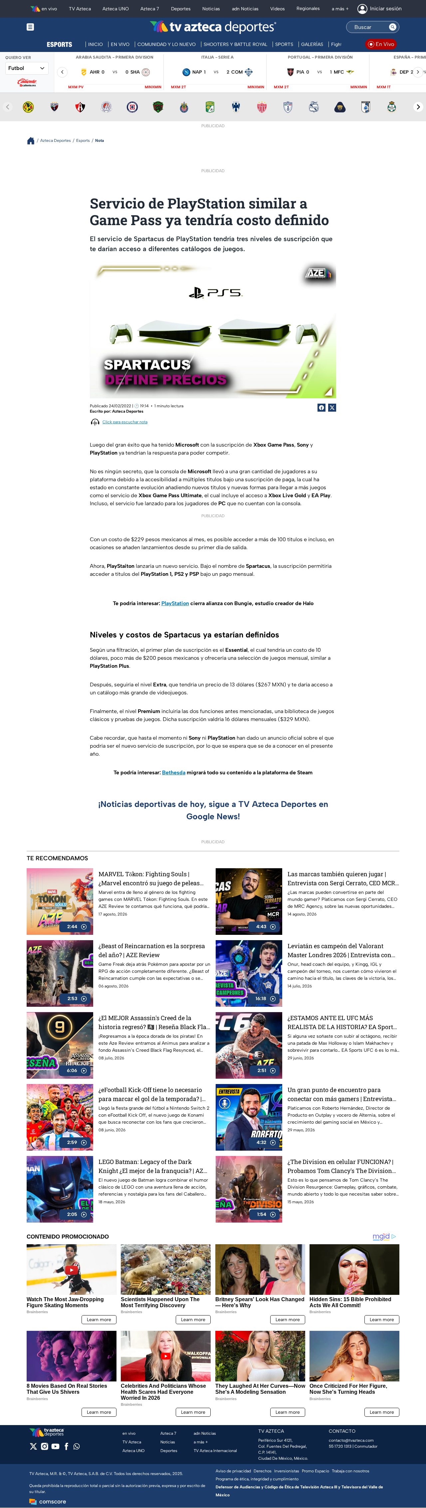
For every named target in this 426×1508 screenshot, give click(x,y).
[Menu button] (53, 27)
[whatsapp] (76, 1448)
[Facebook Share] (321, 408)
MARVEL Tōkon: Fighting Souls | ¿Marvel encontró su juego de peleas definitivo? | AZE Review (149, 879)
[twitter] (33, 1448)
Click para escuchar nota (125, 422)
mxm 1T (384, 87)
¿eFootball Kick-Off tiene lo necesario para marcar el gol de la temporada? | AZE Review (150, 1094)
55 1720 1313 (340, 1446)
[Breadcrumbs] (33, 141)
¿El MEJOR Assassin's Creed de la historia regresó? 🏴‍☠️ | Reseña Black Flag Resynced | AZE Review (154, 1022)
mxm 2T (178, 87)
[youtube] (55, 1448)
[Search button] (392, 27)
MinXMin (153, 87)
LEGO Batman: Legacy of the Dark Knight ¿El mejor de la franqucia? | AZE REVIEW (153, 1166)
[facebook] (66, 1448)
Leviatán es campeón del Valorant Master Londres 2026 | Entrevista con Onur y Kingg (339, 950)
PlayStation (175, 603)
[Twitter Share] (332, 408)
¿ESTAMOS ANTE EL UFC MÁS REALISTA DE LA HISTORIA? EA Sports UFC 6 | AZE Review (342, 1022)
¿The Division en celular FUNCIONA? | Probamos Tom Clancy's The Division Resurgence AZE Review (340, 1166)
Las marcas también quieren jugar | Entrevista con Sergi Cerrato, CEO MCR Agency (341, 879)
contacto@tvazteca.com (351, 1440)
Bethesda (173, 772)
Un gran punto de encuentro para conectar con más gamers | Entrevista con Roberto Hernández (340, 1094)
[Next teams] (418, 107)
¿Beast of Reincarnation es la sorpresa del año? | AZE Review (152, 950)
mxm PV (76, 87)
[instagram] (44, 1448)
